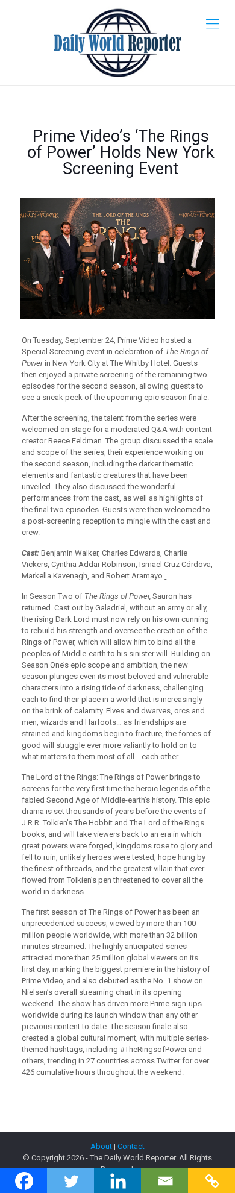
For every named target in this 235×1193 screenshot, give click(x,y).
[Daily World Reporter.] (117, 42)
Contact (131, 1146)
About (101, 1146)
